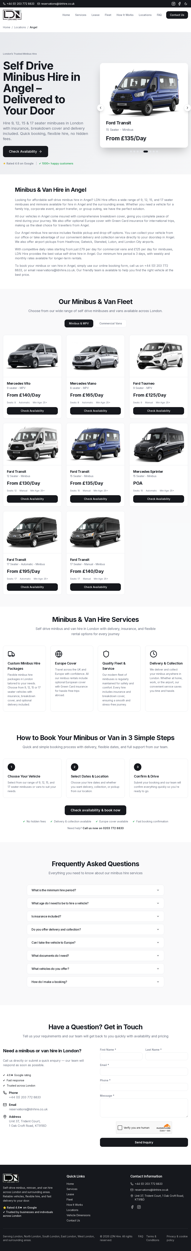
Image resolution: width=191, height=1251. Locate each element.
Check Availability (23, 151)
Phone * (105, 1080)
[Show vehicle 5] (145, 151)
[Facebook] (179, 4)
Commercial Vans (110, 323)
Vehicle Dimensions (78, 1215)
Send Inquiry (144, 1142)
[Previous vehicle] (100, 107)
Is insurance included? (46, 916)
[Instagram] (173, 4)
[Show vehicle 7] (154, 151)
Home (66, 14)
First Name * (108, 1049)
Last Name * (153, 1049)
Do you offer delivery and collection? (56, 929)
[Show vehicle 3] (138, 151)
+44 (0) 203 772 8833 (25, 1097)
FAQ (159, 14)
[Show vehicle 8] (157, 151)
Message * (107, 1095)
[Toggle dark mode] (186, 3)
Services (80, 14)
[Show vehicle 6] (150, 151)
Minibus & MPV (79, 323)
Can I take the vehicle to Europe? (54, 942)
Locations (145, 14)
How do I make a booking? (49, 982)
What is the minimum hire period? (54, 890)
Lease (96, 14)
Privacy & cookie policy (177, 1238)
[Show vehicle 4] (141, 151)
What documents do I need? (50, 955)
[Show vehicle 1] (131, 151)
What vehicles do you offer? (50, 969)
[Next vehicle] (187, 107)
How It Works (125, 14)
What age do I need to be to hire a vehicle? (60, 903)
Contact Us (177, 14)
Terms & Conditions (152, 1238)
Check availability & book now (95, 810)
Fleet (108, 14)
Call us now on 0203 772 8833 (103, 828)
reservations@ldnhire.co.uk (28, 1109)
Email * (104, 1065)
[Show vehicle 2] (134, 151)
